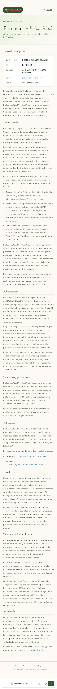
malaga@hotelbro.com (32, 78)
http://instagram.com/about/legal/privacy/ (25, 464)
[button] (51, 683)
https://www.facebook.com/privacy (31, 456)
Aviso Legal (38, 666)
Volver (49, 10)
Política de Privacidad (23, 666)
